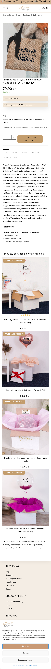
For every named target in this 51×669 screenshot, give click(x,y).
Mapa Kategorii (11, 582)
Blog (7, 571)
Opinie (8, 589)
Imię (8, 115)
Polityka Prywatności (18, 666)
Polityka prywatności (14, 578)
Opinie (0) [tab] (13, 152)
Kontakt (9, 609)
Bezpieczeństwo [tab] (11, 158)
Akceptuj (25, 646)
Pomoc (8, 605)
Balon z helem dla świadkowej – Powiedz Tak (25, 390)
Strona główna (8, 15)
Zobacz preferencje (25, 660)
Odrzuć (25, 653)
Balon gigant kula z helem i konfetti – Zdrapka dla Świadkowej (25, 321)
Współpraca (10, 585)
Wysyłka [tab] (23, 152)
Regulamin (10, 575)
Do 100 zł (35, 541)
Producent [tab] (34, 152)
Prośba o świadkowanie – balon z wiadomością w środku (25, 459)
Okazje (18, 15)
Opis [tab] (5, 152)
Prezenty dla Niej (28, 545)
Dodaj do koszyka (30, 139)
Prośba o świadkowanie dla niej (28, 548)
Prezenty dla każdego (11, 545)
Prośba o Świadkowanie (32, 15)
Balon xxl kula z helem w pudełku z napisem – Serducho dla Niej (25, 530)
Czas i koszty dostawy (14, 602)
